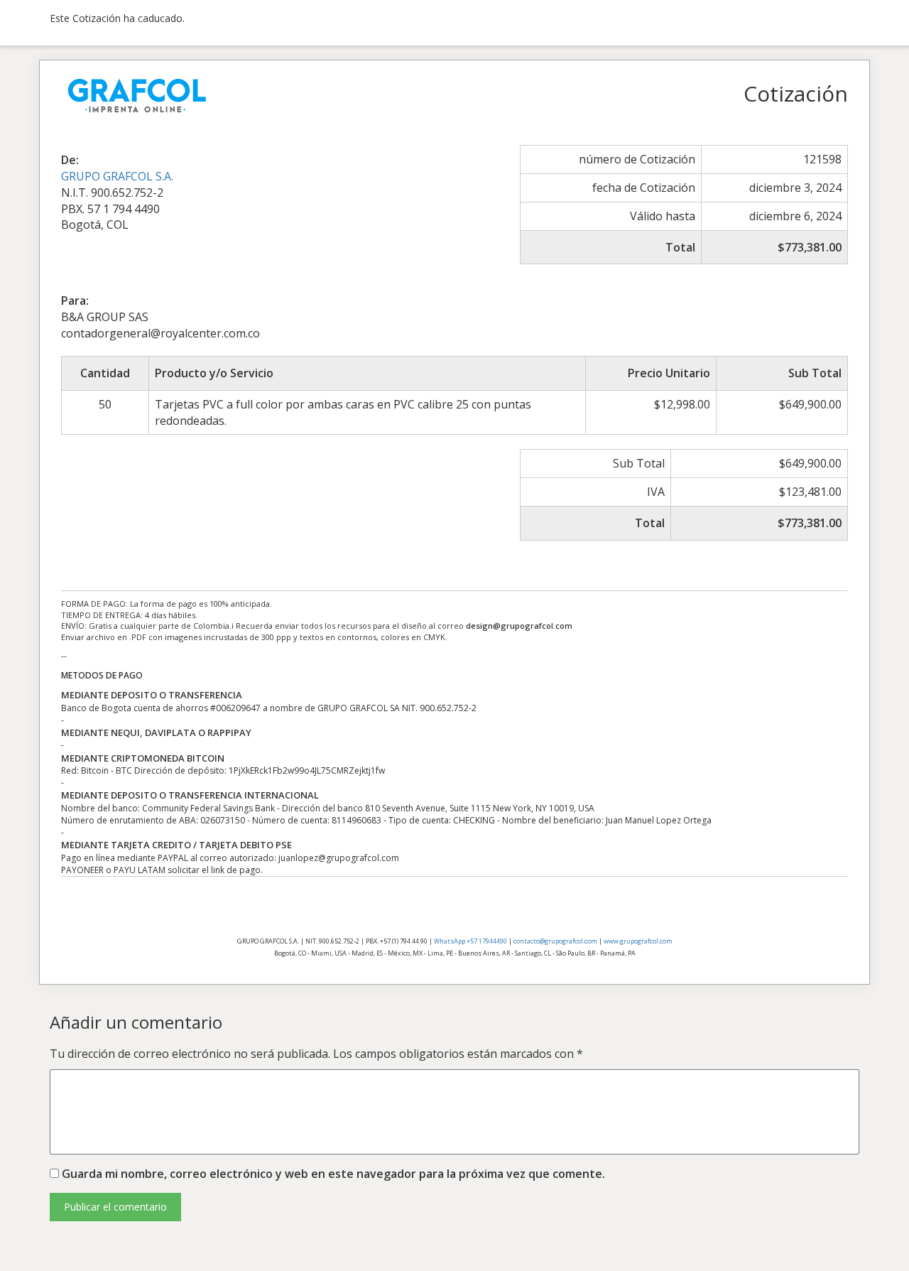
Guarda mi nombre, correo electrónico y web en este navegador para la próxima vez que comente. (333, 1173)
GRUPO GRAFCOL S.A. (117, 176)
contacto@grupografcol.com (555, 941)
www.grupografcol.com (638, 941)
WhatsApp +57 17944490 (470, 941)
